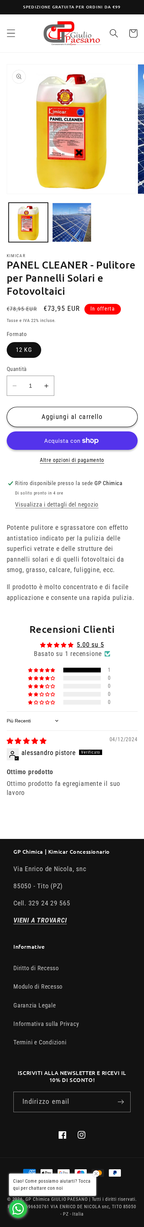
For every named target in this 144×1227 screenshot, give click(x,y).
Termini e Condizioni (40, 1042)
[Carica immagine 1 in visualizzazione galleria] (28, 222)
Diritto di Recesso (36, 968)
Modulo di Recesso (38, 986)
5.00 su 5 (90, 645)
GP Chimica (37, 1199)
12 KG (24, 349)
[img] (27, 741)
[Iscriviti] (120, 1102)
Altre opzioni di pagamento (72, 460)
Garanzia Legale (34, 1005)
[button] (10, 33)
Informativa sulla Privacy (46, 1023)
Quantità (17, 369)
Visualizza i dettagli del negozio (56, 504)
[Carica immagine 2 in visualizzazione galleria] (71, 222)
